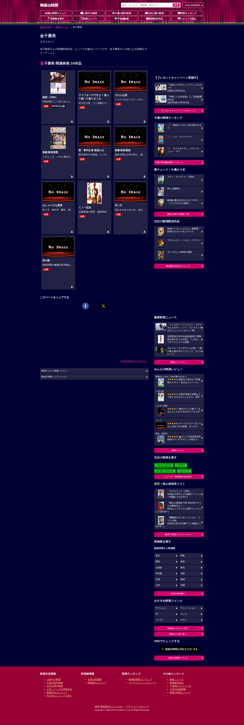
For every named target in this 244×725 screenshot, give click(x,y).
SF (157, 614)
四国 (182, 579)
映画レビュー (178, 450)
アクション (161, 608)
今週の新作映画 (123, 13)
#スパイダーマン (163, 465)
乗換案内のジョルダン (111, 706)
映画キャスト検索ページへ (54, 371)
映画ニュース (90, 18)
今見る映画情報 (178, 689)
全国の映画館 (95, 679)
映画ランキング (188, 13)
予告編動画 (123, 18)
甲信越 (159, 573)
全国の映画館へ (178, 593)
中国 (158, 579)
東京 (158, 555)
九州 (158, 585)
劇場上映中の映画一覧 (178, 214)
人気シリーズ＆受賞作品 (59, 689)
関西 (158, 561)
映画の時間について (178, 658)
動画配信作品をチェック (178, 266)
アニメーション (188, 608)
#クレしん (180, 465)
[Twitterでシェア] (103, 306)
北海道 (159, 567)
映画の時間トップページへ (54, 377)
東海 (182, 561)
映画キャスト (62, 27)
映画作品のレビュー (57, 692)
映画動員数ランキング (140, 679)
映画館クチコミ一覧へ (178, 628)
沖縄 (182, 585)
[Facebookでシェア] (85, 306)
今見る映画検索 (192, 5)
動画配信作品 (156, 18)
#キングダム (183, 471)
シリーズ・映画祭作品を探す (178, 476)
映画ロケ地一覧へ (178, 634)
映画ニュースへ (178, 362)
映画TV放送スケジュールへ (178, 534)
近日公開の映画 (156, 13)
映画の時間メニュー (55, 13)
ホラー (183, 620)
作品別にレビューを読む (59, 695)
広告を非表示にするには (134, 361)
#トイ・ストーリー (164, 471)
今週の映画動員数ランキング (169, 162)
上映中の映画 (90, 13)
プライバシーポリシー (137, 706)
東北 (182, 567)
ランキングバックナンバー (143, 682)
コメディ (160, 620)
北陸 (182, 573)
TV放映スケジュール (180, 686)
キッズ (183, 614)
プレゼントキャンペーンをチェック (178, 110)
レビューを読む (188, 18)
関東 (182, 555)
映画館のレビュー (97, 682)
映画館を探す (57, 18)
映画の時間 (46, 27)
